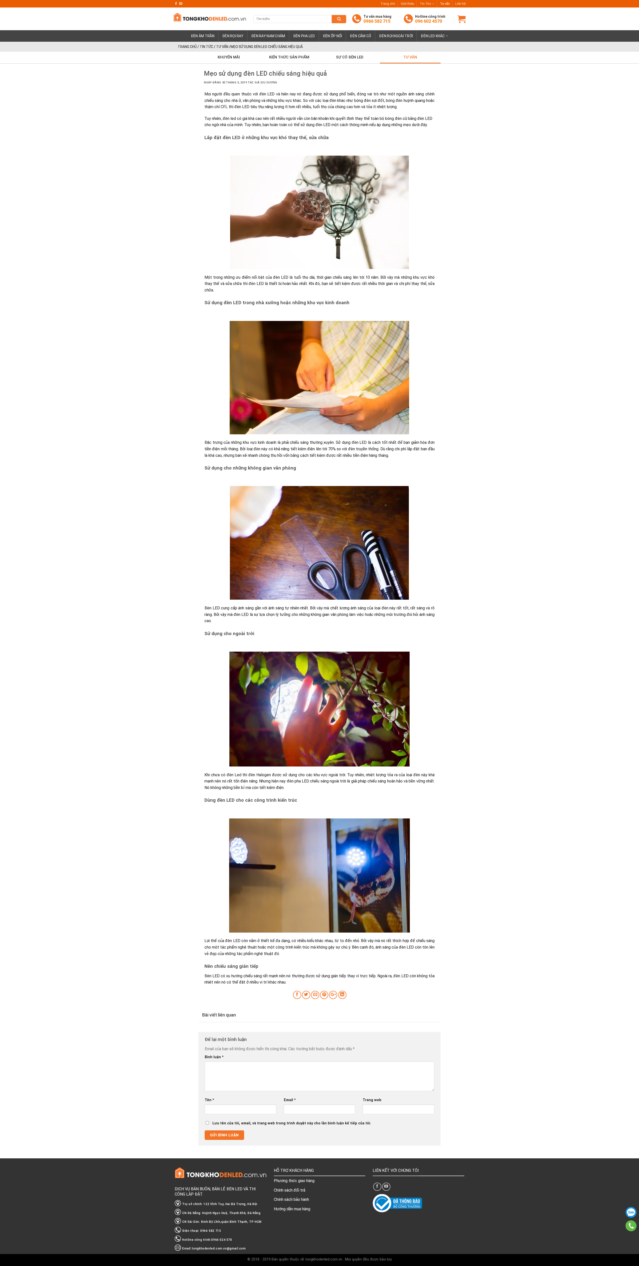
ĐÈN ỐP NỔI (332, 36)
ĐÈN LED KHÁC (433, 36)
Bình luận (214, 1057)
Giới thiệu (407, 3)
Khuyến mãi (229, 57)
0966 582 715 (376, 21)
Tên (209, 1100)
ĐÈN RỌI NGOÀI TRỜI (396, 36)
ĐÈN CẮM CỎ (360, 36)
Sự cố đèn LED (349, 57)
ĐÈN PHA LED (304, 36)
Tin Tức (425, 3)
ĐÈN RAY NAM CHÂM (268, 36)
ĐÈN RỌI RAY (232, 36)
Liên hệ (460, 3)
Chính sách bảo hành (291, 1199)
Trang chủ (387, 3)
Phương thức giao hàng (294, 1180)
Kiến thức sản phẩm (289, 57)
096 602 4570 (428, 21)
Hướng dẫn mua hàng (292, 1209)
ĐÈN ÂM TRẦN (202, 36)
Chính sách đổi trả (289, 1190)
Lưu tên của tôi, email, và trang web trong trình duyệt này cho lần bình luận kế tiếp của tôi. (291, 1123)
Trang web (372, 1100)
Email (290, 1100)
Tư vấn (445, 3)
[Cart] (462, 19)
